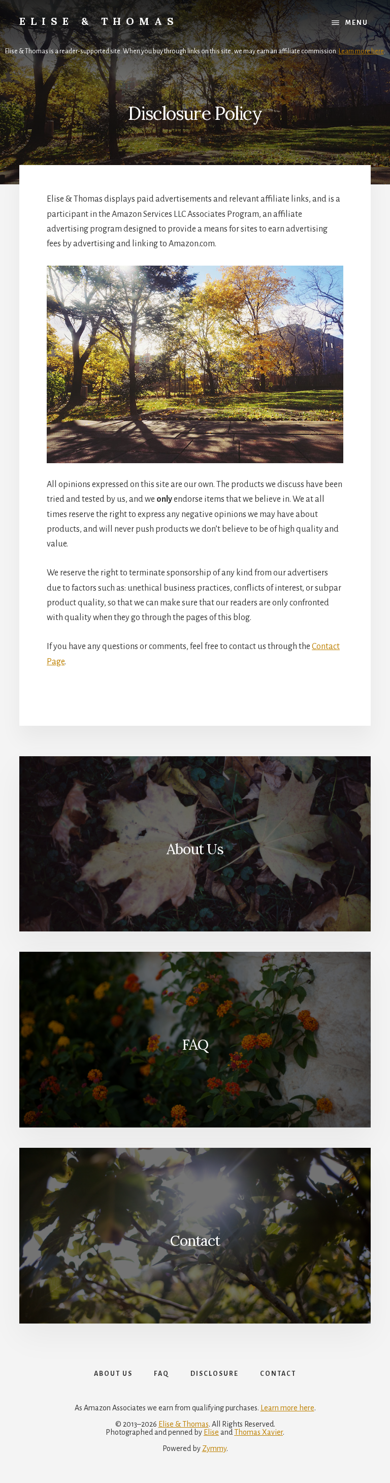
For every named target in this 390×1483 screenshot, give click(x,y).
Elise (211, 1432)
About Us (195, 849)
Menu (356, 22)
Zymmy (214, 1448)
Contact (195, 1241)
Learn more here (361, 51)
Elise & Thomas (99, 21)
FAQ (195, 1045)
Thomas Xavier (258, 1432)
